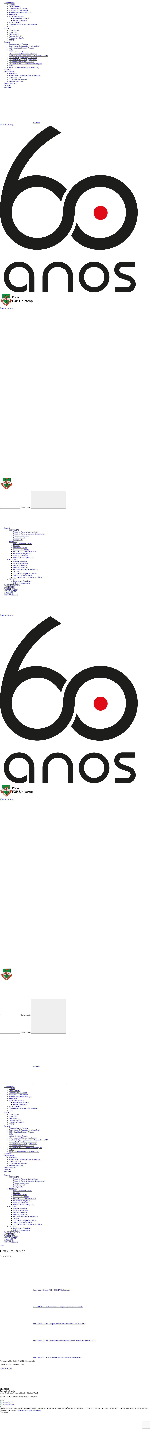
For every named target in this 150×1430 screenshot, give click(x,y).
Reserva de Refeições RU (22, 553)
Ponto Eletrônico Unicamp (22, 544)
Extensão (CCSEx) (15, 36)
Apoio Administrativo (16, 16)
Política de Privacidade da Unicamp (29, 1410)
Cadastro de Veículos (20, 563)
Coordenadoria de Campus (18, 9)
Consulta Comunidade (21, 536)
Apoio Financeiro (15, 22)
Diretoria (12, 5)
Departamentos (9, 71)
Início (2, 1246)
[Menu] (16, 613)
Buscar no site (26, 507)
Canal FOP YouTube (20, 555)
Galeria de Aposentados (21, 583)
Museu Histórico (14, 7)
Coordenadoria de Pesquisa (18, 44)
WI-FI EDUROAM (11, 589)
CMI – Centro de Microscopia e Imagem (23, 54)
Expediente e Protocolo (21, 18)
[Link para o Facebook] (16, 524)
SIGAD (16, 571)
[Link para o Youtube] (83, 524)
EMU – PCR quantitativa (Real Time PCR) (24, 68)
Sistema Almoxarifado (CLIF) (23, 557)
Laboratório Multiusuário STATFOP (21, 62)
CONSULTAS (14, 530)
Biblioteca (7, 69)
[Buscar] (16, 998)
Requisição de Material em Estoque (25, 569)
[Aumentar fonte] (16, 106)
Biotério (11, 66)
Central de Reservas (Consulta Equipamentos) (29, 534)
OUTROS (12, 579)
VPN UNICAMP (10, 591)
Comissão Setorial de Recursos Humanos (23, 24)
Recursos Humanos (20, 20)
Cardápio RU (18, 540)
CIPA (11, 26)
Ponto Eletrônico (10, 83)
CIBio (11, 50)
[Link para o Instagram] (50, 524)
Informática (13, 14)
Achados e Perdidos (20, 561)
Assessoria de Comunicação (18, 10)
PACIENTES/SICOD (12, 585)
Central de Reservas (20, 565)
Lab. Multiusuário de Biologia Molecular (23, 60)
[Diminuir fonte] (49, 106)
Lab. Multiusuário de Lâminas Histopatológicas (25, 64)
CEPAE (11, 40)
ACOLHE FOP (9, 587)
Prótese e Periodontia (16, 81)
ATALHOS (13, 542)
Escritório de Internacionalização (20, 12)
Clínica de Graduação (16, 38)
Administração (9, 3)
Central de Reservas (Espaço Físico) (25, 532)
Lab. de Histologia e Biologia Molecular (23, 58)
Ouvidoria (7, 87)
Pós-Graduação (14, 34)
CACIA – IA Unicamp (21, 550)
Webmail (7, 85)
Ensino (6, 28)
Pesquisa (7, 42)
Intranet (7, 528)
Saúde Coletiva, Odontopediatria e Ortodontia (25, 75)
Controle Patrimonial (20, 567)
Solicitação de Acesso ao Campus (24, 573)
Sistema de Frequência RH (22, 575)
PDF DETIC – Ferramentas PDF (24, 552)
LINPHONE (8, 593)
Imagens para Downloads (22, 581)
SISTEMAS (13, 559)
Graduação (12, 32)
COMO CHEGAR (11, 595)
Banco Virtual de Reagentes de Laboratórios (24, 46)
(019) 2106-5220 (6, 1368)
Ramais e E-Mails (19, 538)
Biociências (13, 73)
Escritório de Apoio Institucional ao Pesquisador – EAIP (28, 56)
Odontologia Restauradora (18, 79)
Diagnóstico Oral (15, 77)
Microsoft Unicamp (20, 548)
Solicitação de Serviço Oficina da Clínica (27, 577)
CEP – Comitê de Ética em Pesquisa (21, 48)
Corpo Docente (14, 30)
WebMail (16, 546)
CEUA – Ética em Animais (18, 52)
